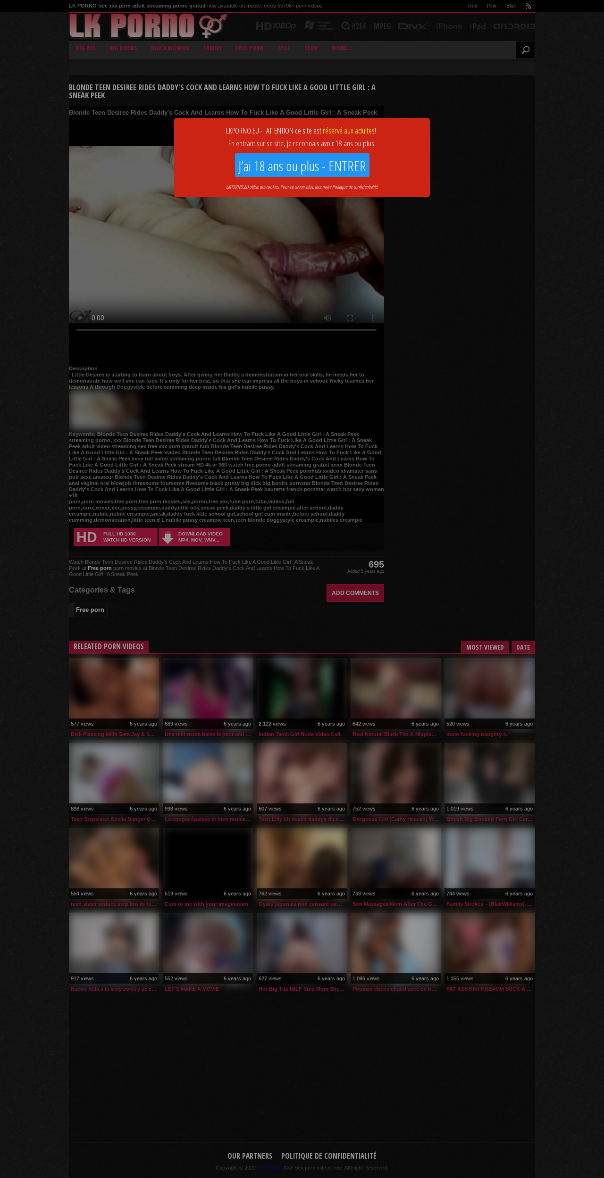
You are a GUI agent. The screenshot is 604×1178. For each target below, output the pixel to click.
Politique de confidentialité (354, 186)
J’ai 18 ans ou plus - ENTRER (302, 165)
